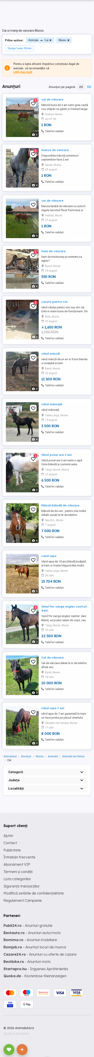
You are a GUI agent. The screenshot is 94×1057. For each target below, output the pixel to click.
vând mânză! (50, 353)
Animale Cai (38, 40)
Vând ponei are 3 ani (56, 454)
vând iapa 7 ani (52, 708)
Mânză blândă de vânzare (60, 505)
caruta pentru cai (54, 301)
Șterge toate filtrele (19, 48)
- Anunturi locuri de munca (34, 947)
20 (81, 87)
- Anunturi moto (27, 961)
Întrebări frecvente (19, 857)
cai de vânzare (52, 99)
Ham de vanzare (53, 251)
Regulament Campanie (22, 900)
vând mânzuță (51, 404)
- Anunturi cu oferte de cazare (40, 954)
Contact (10, 843)
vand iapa (48, 556)
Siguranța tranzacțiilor (21, 886)
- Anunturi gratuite (27, 925)
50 (89, 87)
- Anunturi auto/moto (32, 933)
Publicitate (12, 850)
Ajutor (8, 835)
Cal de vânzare (52, 657)
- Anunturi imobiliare (30, 940)
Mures (62, 40)
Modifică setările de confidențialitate (33, 893)
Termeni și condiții (18, 871)
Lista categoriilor (17, 879)
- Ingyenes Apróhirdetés (35, 969)
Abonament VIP (16, 864)
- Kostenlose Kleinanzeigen (34, 976)
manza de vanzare (55, 150)
